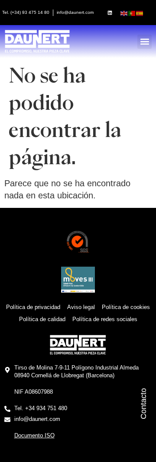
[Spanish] (140, 12)
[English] (124, 12)
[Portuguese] (132, 12)
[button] (144, 42)
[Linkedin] (110, 12)
